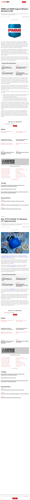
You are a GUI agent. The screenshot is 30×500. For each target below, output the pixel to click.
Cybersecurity (3, 216)
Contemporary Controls (4, 173)
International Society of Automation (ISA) (9, 255)
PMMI (24, 41)
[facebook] (12, 19)
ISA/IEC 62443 (13, 266)
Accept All (15, 498)
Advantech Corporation (4, 168)
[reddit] (16, 19)
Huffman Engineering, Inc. (5, 177)
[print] (28, 19)
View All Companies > (15, 179)
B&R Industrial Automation (5, 358)
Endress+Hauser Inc (4, 363)
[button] (1, 2)
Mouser (17, 171)
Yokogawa (17, 177)
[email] (17, 19)
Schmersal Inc (18, 172)
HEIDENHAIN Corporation (5, 176)
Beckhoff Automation (4, 171)
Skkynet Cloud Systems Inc (20, 363)
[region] (15, 497)
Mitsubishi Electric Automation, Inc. (21, 358)
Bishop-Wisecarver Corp (5, 172)
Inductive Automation (19, 168)
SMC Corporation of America (20, 176)
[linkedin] (13, 19)
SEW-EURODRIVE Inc (19, 173)
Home (1, 6)
